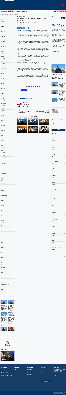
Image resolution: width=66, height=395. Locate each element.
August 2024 (3, 76)
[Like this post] (21, 98)
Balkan (58, 149)
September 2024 (3, 73)
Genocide (58, 186)
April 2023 (2, 115)
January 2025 (3, 63)
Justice (58, 198)
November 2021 (3, 157)
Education (58, 175)
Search (53, 16)
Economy (2, 205)
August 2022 (3, 135)
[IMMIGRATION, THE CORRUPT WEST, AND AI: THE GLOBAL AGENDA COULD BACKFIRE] (55, 92)
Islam (18, 94)
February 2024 (3, 90)
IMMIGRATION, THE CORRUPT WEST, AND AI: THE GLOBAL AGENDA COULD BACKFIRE (58, 35)
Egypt (58, 177)
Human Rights (58, 189)
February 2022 (3, 150)
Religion (58, 228)
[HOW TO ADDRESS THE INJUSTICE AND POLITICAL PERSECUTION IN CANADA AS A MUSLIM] (11, 329)
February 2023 (3, 120)
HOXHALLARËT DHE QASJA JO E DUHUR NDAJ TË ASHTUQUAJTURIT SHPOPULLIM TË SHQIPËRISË (58, 25)
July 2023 (2, 108)
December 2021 (3, 155)
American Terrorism (58, 142)
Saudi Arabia (3, 267)
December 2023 (3, 95)
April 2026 (2, 29)
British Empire (58, 156)
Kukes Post (22, 22)
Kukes (58, 205)
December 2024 (3, 66)
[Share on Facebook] (24, 98)
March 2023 (3, 118)
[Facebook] (50, 11)
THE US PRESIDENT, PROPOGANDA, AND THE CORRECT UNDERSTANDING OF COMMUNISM (58, 30)
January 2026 (3, 36)
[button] (14, 11)
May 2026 (2, 26)
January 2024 (3, 93)
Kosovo (58, 203)
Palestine (58, 224)
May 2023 (2, 113)
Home (1, 14)
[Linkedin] (53, 11)
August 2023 (3, 105)
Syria (58, 242)
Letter (58, 207)
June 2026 (2, 24)
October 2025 (3, 43)
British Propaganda (58, 163)
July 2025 (2, 48)
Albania (58, 138)
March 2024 (3, 88)
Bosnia (58, 154)
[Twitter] (51, 11)
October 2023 (3, 100)
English (2, 212)
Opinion (58, 217)
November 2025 (3, 41)
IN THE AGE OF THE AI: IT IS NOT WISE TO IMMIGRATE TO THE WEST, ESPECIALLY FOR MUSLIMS (58, 46)
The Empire (58, 244)
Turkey (58, 251)
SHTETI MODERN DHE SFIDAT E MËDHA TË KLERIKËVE (43, 121)
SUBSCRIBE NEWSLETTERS (61, 11)
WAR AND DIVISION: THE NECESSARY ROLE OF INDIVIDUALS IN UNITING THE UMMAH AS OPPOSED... (22, 128)
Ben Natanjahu (58, 152)
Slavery (58, 237)
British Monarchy (58, 159)
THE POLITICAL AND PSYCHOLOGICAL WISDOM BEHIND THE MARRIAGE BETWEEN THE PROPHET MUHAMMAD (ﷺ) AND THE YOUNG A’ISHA (62, 101)
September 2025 (3, 46)
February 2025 (3, 61)
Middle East (58, 212)
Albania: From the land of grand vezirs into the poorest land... (24, 11)
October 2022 (3, 130)
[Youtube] (54, 11)
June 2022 (2, 140)
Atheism (58, 145)
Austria (58, 147)
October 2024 (3, 71)
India (58, 191)
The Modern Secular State (58, 247)
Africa (58, 135)
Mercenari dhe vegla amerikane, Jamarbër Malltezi (6, 357)
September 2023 (3, 103)
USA (58, 256)
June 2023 (2, 110)
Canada (58, 170)
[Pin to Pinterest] (28, 98)
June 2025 (2, 51)
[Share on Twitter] (26, 98)
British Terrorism (58, 166)
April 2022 (2, 145)
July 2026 (2, 21)
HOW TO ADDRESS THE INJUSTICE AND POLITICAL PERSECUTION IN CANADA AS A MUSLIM (11, 334)
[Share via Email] (31, 98)
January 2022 (3, 152)
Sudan (58, 240)
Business (58, 168)
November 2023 (3, 98)
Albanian (58, 140)
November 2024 (3, 68)
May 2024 (2, 83)
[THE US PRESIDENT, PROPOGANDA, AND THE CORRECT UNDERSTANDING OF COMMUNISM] (55, 84)
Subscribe (23, 89)
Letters (58, 210)
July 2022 (2, 137)
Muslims (58, 214)
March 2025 (3, 58)
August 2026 (3, 19)
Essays (58, 182)
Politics (58, 226)
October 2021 (3, 160)
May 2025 (2, 53)
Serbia (58, 235)
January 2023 (3, 123)
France (58, 184)
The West (58, 249)
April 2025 (2, 56)
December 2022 (3, 125)
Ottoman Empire (58, 219)
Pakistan (58, 221)
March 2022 (3, 147)
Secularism (58, 233)
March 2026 (3, 31)
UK (58, 254)
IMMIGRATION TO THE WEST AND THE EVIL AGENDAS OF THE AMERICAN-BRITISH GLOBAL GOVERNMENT (4, 334)
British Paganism (58, 161)
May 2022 (2, 142)
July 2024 (2, 78)
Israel (58, 196)
